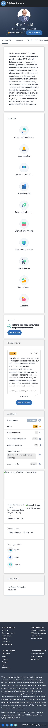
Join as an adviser (37, 654)
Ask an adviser (36, 639)
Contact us (6, 641)
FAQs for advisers (37, 656)
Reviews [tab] (19, 40)
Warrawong (6, 668)
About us (5, 630)
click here (21, 708)
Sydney (4, 656)
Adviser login (35, 659)
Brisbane (5, 659)
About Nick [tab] (6, 40)
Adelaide (5, 662)
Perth (4, 665)
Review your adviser (38, 630)
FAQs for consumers (38, 633)
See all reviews (24, 402)
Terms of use (7, 636)
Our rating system (8, 633)
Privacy (4, 639)
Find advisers (36, 636)
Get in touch (35, 33)
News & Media (7, 644)
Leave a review (16, 33)
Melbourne (6, 654)
